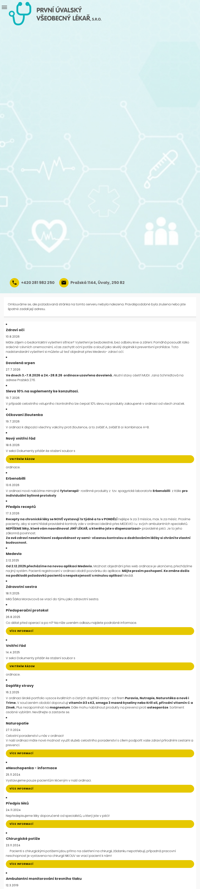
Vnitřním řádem (22, 459)
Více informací (21, 631)
